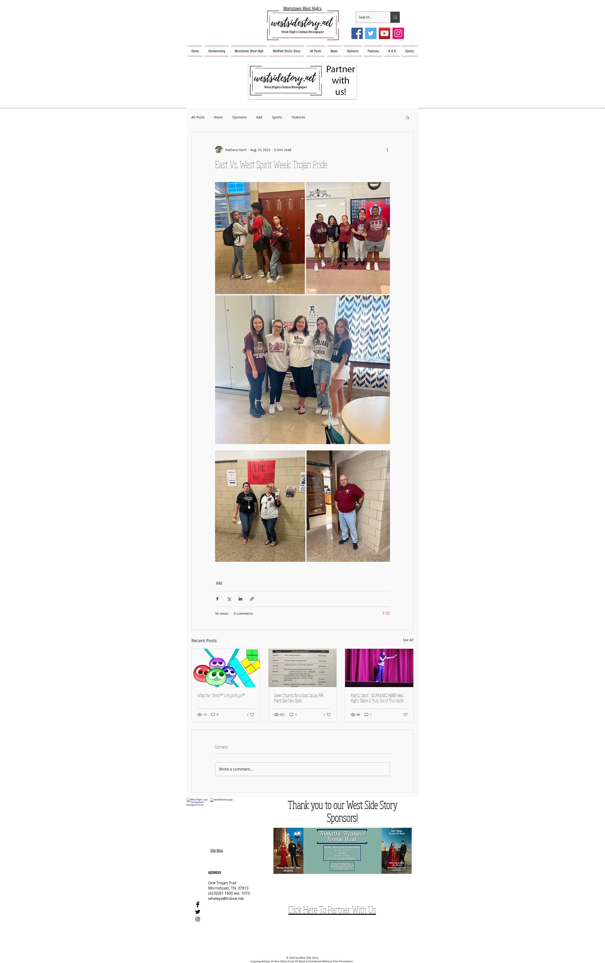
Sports (277, 117)
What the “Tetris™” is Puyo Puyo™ (221, 695)
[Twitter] (370, 33)
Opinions (239, 117)
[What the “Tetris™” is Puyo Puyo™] (226, 668)
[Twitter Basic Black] (198, 912)
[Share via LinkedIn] (240, 599)
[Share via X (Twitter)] (229, 599)
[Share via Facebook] (217, 599)
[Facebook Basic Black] (198, 904)
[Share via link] (252, 599)
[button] (302, 81)
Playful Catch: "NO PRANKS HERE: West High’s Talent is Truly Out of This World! (377, 698)
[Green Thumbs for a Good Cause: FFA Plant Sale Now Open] (302, 668)
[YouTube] (384, 33)
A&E (259, 117)
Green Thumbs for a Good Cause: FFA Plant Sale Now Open (299, 698)
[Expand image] (260, 238)
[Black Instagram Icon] (198, 919)
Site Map (216, 850)
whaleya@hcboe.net (226, 898)
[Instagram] (398, 33)
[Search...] (395, 17)
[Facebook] (357, 33)
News (218, 117)
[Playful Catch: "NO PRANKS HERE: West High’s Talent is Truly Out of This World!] (379, 668)
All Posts (198, 117)
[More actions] (387, 150)
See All (408, 640)
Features (298, 117)
